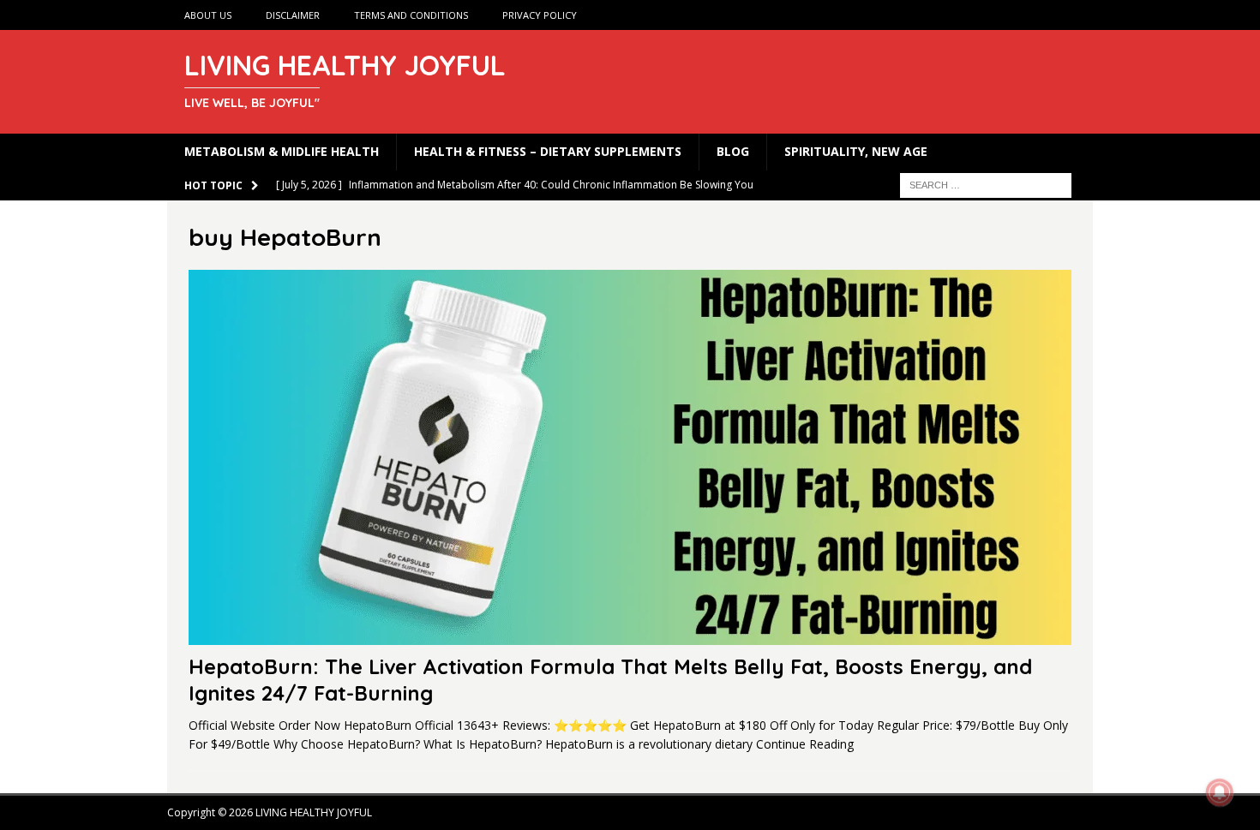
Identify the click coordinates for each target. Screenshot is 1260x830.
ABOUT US (207, 15)
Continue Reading (805, 744)
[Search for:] (985, 184)
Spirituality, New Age (855, 151)
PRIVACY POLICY (539, 15)
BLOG (733, 151)
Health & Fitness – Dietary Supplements (547, 151)
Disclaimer (293, 15)
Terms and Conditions (411, 15)
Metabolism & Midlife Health (281, 151)
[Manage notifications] (1219, 792)
